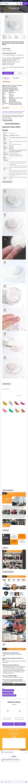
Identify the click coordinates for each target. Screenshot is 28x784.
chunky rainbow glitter (8, 692)
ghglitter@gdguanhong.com (7, 0)
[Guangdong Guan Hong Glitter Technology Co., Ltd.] (5, 3)
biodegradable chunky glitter (9, 695)
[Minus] (26, 752)
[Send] (26, 781)
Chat (25, 3)
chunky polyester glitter (8, 690)
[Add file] (2, 781)
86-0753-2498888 (23, 0)
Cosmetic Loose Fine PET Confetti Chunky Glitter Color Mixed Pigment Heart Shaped (20, 718)
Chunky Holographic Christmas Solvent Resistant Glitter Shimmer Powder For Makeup (7, 718)
